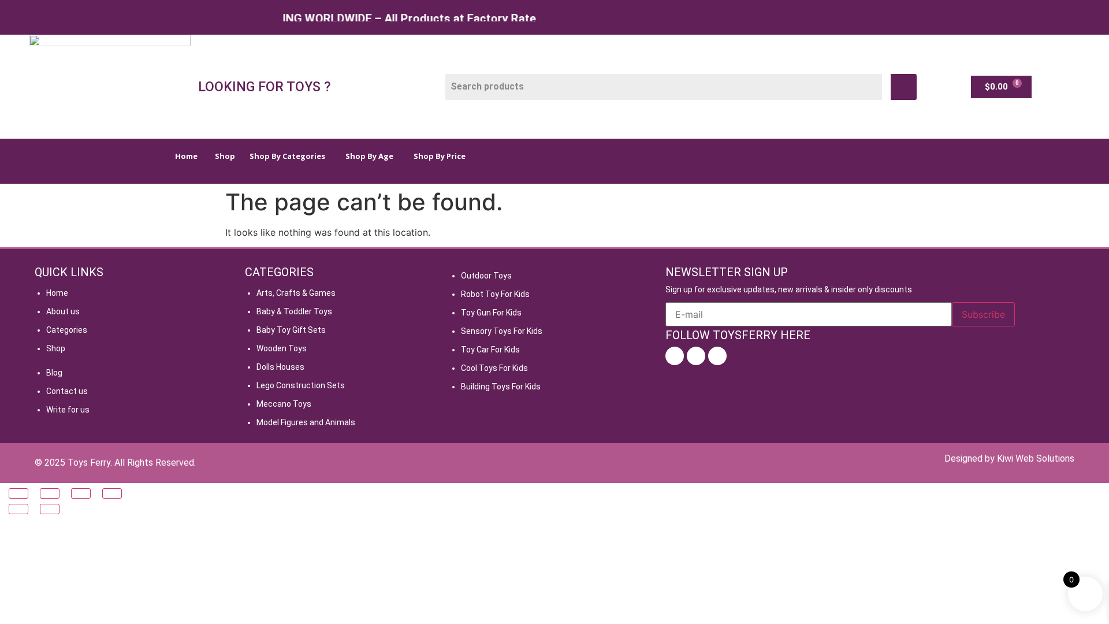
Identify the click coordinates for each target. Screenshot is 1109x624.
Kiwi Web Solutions (1035, 458)
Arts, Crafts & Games (296, 293)
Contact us (67, 391)
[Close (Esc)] (112, 493)
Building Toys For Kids (501, 386)
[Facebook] (674, 356)
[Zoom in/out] (18, 493)
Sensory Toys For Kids (501, 331)
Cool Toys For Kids (494, 368)
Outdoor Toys (486, 275)
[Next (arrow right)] (49, 509)
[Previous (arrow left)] (18, 509)
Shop (55, 348)
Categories (66, 330)
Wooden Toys (281, 348)
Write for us (68, 409)
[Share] (81, 493)
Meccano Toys (283, 403)
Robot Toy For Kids (495, 294)
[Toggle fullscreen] (49, 493)
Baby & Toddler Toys (294, 311)
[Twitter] (717, 356)
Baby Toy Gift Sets (291, 330)
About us (63, 311)
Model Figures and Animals (305, 422)
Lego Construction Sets (300, 385)
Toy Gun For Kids (491, 312)
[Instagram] (696, 356)
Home (57, 293)
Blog (54, 372)
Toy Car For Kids (490, 349)
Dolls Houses (280, 367)
